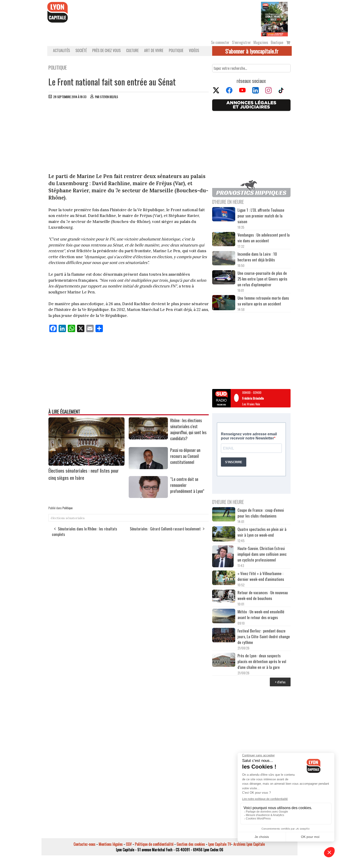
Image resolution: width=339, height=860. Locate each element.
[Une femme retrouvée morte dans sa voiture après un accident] (223, 303)
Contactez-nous (84, 844)
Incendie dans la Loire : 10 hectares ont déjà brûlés (257, 257)
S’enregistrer (241, 42)
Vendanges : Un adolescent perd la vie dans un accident (264, 237)
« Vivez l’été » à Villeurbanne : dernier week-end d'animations (261, 576)
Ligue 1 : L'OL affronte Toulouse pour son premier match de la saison (261, 215)
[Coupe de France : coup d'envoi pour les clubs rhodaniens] (223, 515)
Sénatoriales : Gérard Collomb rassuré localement (165, 529)
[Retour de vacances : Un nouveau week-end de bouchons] (223, 597)
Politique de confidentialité (154, 844)
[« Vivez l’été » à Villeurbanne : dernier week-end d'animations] (223, 578)
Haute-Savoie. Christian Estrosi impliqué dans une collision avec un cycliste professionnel (262, 554)
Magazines (260, 42)
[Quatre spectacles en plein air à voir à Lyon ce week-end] (223, 534)
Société (81, 50)
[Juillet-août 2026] (274, 18)
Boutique (277, 42)
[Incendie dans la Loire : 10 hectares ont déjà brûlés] (223, 259)
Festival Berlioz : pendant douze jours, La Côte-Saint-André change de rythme (264, 636)
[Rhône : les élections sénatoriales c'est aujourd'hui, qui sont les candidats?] (148, 438)
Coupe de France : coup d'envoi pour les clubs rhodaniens (261, 513)
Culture (132, 50)
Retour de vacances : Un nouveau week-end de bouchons (263, 595)
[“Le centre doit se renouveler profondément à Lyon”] (148, 496)
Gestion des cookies (191, 844)
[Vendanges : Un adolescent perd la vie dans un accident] (223, 240)
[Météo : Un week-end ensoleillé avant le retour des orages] (223, 616)
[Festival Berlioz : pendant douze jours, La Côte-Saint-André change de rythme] (223, 636)
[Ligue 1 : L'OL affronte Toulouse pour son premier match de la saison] (223, 215)
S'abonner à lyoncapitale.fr (252, 51)
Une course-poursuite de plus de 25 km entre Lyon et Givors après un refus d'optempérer (262, 278)
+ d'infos (280, 681)
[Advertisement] (128, 137)
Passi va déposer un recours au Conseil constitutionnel (185, 456)
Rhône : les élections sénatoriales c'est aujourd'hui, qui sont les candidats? (188, 429)
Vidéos (194, 50)
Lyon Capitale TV (219, 844)
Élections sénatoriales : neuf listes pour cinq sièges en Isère (83, 474)
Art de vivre (153, 50)
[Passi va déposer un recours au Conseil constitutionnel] (148, 467)
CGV (129, 844)
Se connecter (220, 42)
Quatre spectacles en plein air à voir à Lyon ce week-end (262, 532)
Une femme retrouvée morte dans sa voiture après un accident (263, 301)
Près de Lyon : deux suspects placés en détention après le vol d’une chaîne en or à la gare (262, 661)
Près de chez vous (106, 50)
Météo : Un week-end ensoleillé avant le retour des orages (261, 614)
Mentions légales (111, 844)
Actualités (61, 50)
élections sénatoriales (68, 518)
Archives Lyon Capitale (249, 844)
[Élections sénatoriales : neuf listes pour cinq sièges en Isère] (86, 464)
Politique (176, 50)
